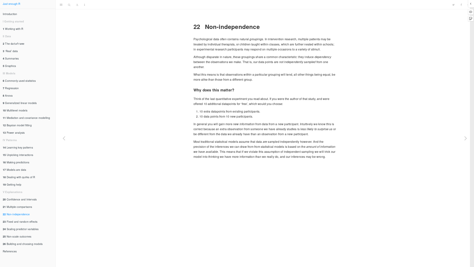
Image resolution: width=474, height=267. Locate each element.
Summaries (11, 58)
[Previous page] (64, 138)
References (10, 251)
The (13, 43)
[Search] (69, 4)
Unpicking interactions (18, 155)
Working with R (13, 29)
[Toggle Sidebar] (61, 4)
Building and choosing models (23, 244)
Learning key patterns (18, 147)
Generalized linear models (20, 103)
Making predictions (16, 162)
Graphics (9, 66)
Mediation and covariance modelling (26, 118)
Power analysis (14, 132)
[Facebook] (461, 4)
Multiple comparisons (17, 207)
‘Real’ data (10, 51)
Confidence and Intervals (20, 199)
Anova (8, 95)
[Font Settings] (77, 4)
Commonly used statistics (19, 81)
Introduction (10, 14)
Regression (11, 88)
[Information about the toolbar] (84, 4)
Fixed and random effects (20, 221)
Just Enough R (268, 4)
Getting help (12, 184)
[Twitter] (454, 4)
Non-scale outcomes (17, 236)
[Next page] (465, 138)
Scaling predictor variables (21, 229)
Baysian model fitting (17, 125)
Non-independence (16, 214)
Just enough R (11, 4)
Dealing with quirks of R (19, 177)
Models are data (14, 170)
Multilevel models (15, 110)
